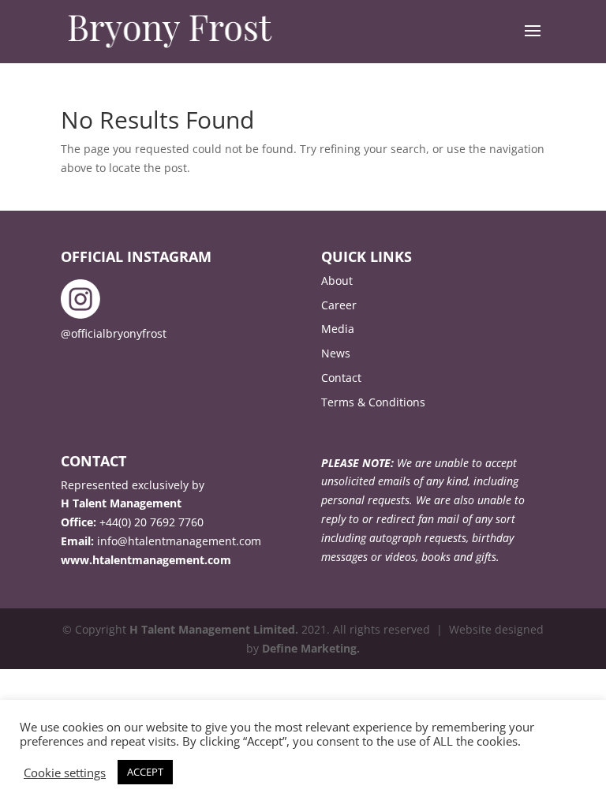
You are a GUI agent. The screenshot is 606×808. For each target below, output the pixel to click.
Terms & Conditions (373, 402)
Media (337, 328)
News (335, 353)
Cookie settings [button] (65, 772)
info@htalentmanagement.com (179, 540)
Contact (341, 377)
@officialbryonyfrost (113, 333)
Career (339, 304)
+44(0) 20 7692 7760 (151, 521)
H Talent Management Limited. (213, 629)
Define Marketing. (311, 648)
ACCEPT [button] (145, 772)
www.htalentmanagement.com (146, 559)
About (337, 280)
